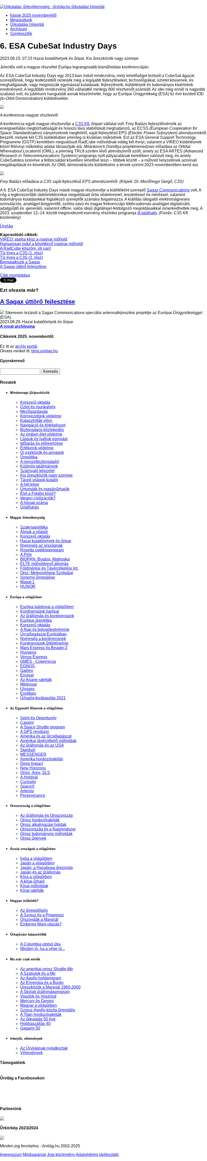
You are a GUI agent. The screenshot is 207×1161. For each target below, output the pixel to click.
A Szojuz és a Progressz (42, 915)
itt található (147, 213)
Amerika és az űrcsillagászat (45, 736)
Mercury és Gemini (37, 1001)
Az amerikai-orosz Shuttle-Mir (46, 969)
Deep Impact (31, 763)
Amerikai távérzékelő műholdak (48, 741)
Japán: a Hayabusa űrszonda (46, 867)
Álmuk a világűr (34, 532)
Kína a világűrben (36, 877)
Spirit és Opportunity (38, 718)
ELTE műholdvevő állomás (44, 564)
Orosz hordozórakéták (40, 820)
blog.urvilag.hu (44, 351)
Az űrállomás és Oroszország (46, 815)
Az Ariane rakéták (36, 680)
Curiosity (28, 782)
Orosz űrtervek (33, 838)
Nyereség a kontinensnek (43, 638)
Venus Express (33, 657)
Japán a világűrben (37, 863)
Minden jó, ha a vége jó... (42, 948)
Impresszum (11, 1154)
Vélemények (31, 1053)
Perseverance (32, 795)
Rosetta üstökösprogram (42, 550)
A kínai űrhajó (32, 881)
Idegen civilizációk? (38, 498)
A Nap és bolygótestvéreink (44, 629)
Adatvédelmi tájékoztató (97, 1154)
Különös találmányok (39, 466)
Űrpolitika (28, 457)
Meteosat (28, 684)
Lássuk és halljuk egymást (43, 439)
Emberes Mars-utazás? (41, 924)
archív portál (26, 346)
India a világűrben (36, 858)
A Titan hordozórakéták (40, 1014)
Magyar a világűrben (38, 1005)
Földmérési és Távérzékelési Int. (49, 568)
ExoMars (28, 693)
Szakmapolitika (34, 527)
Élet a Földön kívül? (38, 493)
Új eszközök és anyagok (42, 452)
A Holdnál (29, 777)
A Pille (26, 554)
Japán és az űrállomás (40, 872)
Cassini (27, 722)
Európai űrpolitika (36, 620)
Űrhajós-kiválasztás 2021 (43, 698)
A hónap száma (34, 502)
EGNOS (27, 666)
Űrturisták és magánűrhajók (44, 489)
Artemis (27, 791)
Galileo (26, 670)
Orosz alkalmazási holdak (43, 824)
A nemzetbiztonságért (39, 461)
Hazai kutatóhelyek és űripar (45, 541)
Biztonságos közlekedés (42, 430)
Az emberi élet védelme (41, 434)
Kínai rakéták (32, 890)
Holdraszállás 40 (35, 1023)
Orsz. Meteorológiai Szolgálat (46, 573)
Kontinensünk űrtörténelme (44, 643)
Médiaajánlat (34, 1154)
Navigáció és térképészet (42, 425)
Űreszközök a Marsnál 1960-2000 (50, 987)
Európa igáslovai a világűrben (47, 607)
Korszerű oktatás (35, 402)
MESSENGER (33, 754)
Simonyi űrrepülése (37, 577)
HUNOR (27, 586)
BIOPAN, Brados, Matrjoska (45, 559)
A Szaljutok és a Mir (38, 973)
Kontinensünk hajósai (39, 611)
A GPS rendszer (34, 731)
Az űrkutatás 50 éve (38, 1019)
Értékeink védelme (37, 448)
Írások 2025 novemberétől (33, 15)
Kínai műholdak (34, 886)
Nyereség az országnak (41, 545)
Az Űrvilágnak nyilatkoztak (44, 1048)
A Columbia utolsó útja (40, 944)
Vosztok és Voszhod (38, 996)
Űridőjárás (29, 507)
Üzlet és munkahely (38, 407)
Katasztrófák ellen (36, 420)
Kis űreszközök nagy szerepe (46, 475)
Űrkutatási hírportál (27, 24)
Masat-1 (27, 582)
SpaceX (27, 786)
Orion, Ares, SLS (35, 772)
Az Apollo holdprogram (40, 978)
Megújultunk (21, 20)
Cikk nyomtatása (15, 275)
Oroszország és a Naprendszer (48, 829)
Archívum (18, 29)
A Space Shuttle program (42, 727)
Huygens (28, 652)
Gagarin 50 (30, 1028)
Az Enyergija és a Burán (42, 982)
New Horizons (33, 768)
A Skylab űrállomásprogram (45, 992)
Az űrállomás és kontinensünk (47, 616)
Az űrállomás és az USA (42, 745)
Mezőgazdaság (34, 411)
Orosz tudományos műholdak (46, 833)
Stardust (27, 750)
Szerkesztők (21, 33)
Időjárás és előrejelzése (41, 443)
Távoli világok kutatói (39, 480)
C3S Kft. (82, 124)
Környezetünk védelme (40, 416)
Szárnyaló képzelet (37, 471)
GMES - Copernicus (38, 661)
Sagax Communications (168, 190)
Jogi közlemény (61, 1154)
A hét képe (29, 484)
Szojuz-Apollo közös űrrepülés (47, 1010)
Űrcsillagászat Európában (43, 634)
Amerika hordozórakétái (41, 759)
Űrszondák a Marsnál (39, 919)
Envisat (27, 675)
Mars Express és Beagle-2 (43, 648)
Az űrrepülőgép (34, 910)
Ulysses (27, 689)
